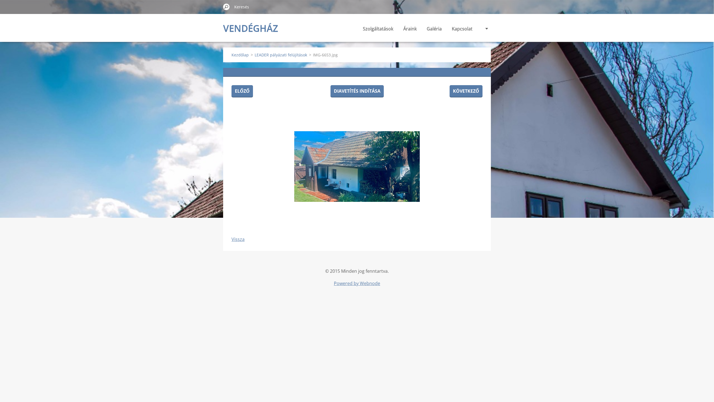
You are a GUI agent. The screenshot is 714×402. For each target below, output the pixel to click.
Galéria (434, 29)
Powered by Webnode (357, 283)
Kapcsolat (462, 29)
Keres (226, 7)
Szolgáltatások (378, 29)
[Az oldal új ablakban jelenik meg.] (357, 166)
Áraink (410, 29)
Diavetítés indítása (357, 91)
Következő (466, 91)
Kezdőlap (240, 55)
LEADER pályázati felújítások (281, 55)
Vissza (238, 239)
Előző (242, 91)
